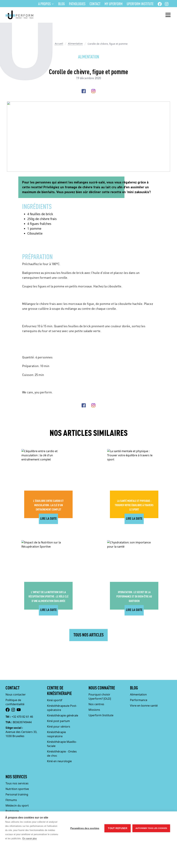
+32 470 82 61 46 (22, 717)
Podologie (12, 811)
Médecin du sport (17, 805)
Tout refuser (117, 828)
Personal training (17, 794)
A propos (44, 4)
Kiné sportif (54, 700)
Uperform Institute (140, 4)
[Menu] (168, 14)
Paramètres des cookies (84, 828)
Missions (94, 710)
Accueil (59, 43)
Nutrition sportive (17, 789)
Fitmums (11, 800)
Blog (61, 4)
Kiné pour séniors (58, 726)
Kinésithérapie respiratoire (56, 734)
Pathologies (77, 4)
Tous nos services (17, 783)
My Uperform (114, 4)
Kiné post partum (58, 721)
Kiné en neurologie (59, 761)
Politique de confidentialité (15, 702)
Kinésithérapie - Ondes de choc (62, 754)
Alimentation (75, 43)
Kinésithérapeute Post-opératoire (62, 708)
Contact (95, 4)
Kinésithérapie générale (62, 715)
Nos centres (96, 704)
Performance (138, 700)
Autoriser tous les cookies (151, 828)
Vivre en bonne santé (144, 705)
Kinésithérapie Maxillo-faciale (62, 744)
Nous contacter (16, 694)
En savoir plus (29, 838)
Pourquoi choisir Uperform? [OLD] (99, 697)
